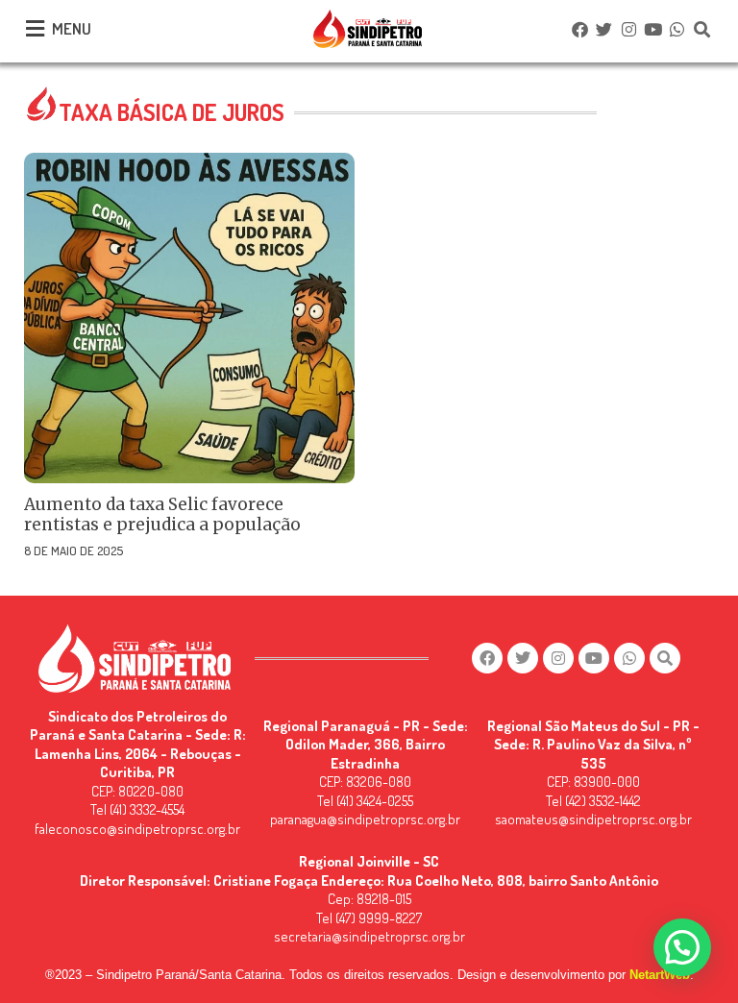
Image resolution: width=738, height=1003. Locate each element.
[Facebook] (579, 28)
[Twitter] (604, 28)
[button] (682, 947)
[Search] (701, 28)
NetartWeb (659, 974)
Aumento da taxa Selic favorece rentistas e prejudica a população (162, 514)
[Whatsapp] (677, 28)
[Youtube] (652, 28)
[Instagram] (628, 28)
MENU (71, 28)
